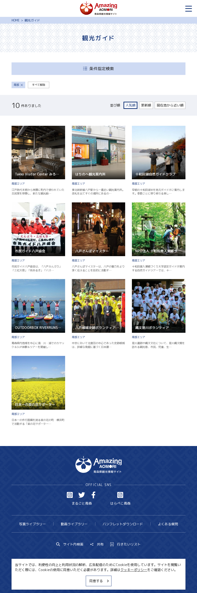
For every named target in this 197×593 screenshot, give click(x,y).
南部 (16, 85)
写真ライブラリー (32, 524)
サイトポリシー (114, 580)
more (16, 128)
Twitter (81, 495)
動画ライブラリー (74, 524)
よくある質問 (168, 524)
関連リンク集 (143, 580)
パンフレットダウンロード (123, 524)
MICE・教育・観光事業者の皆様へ (70, 580)
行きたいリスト (129, 544)
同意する (96, 581)
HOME (15, 20)
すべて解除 (38, 85)
